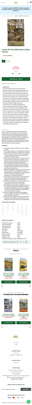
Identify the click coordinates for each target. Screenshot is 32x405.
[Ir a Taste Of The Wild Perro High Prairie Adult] (24, 264)
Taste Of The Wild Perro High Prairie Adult (23, 275)
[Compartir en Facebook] (17, 242)
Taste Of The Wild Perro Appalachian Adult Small (8, 275)
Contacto (16, 353)
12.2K (8, 61)
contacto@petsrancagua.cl (16, 370)
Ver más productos (15, 253)
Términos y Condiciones (16, 355)
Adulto (11, 15)
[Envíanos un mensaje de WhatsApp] (29, 402)
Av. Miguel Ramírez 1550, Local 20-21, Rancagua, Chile (16, 375)
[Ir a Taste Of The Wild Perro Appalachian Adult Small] (8, 264)
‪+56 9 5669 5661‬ (17, 372)
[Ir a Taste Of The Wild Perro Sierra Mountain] (8, 305)
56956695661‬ (16, 373)
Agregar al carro (16, 79)
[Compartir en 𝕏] (20, 242)
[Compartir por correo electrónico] (26, 242)
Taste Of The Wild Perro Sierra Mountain (8, 315)
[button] (2, 286)
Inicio (4, 15)
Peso (3, 58)
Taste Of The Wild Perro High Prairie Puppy (23, 316)
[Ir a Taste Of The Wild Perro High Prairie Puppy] (24, 305)
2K (3, 61)
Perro (8, 15)
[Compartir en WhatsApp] (23, 242)
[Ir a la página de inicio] (16, 2)
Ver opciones (8, 281)
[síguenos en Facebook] (16, 344)
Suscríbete (26, 389)
